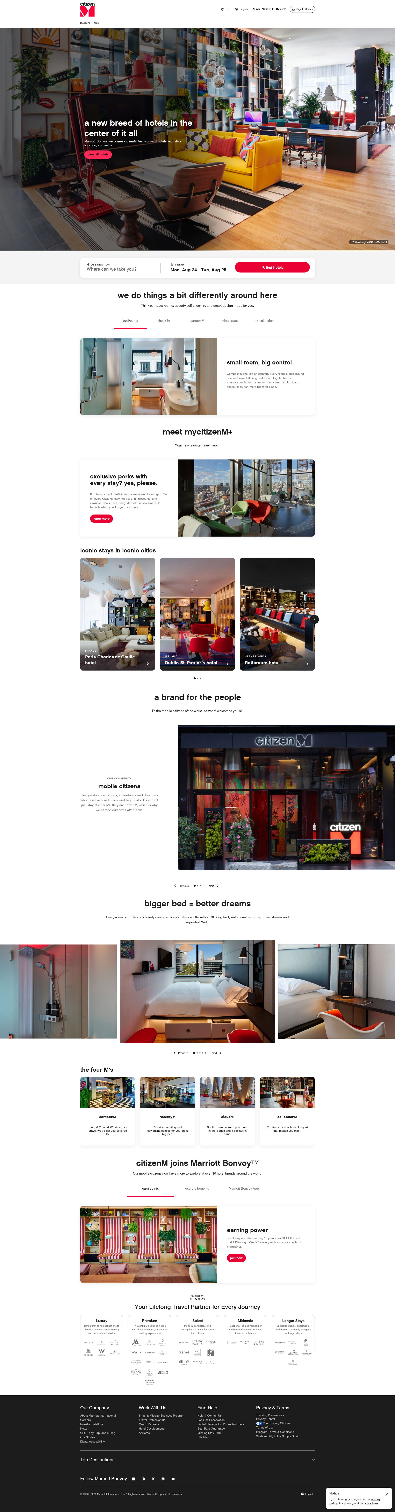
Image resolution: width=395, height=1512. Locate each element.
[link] (273, 1423)
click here (371, 1503)
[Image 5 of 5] (205, 1053)
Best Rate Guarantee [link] (211, 1428)
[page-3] (200, 678)
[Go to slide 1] (194, 885)
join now (236, 1258)
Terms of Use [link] (265, 1427)
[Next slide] (214, 885)
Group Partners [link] (149, 1424)
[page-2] (197, 678)
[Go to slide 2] (197, 885)
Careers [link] (85, 1420)
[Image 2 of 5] (197, 1053)
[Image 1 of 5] (194, 1053)
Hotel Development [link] (151, 1428)
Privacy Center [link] (265, 1418)
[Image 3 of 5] (200, 1053)
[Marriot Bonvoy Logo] (198, 1297)
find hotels (274, 267)
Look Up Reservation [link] (211, 1420)
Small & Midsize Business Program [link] (161, 1415)
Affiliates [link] (144, 1432)
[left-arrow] (180, 1052)
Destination (100, 264)
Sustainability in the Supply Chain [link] (277, 1436)
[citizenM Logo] (269, 9)
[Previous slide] (180, 885)
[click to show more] (314, 619)
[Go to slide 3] (200, 885)
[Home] (87, 9)
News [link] (83, 1428)
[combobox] (120, 267)
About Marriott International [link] (98, 1415)
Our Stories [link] (87, 1437)
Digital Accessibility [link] (92, 1441)
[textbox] (120, 269)
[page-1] (194, 678)
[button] (241, 9)
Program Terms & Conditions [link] (275, 1431)
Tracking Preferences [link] (270, 1415)
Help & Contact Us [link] (210, 1415)
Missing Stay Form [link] (210, 1432)
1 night (180, 264)
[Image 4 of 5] (202, 1053)
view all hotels (98, 154)
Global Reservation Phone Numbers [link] (221, 1424)
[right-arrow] (217, 1052)
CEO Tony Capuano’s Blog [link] (97, 1432)
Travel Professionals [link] (152, 1420)
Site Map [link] (203, 1437)
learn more (101, 518)
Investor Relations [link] (91, 1424)
